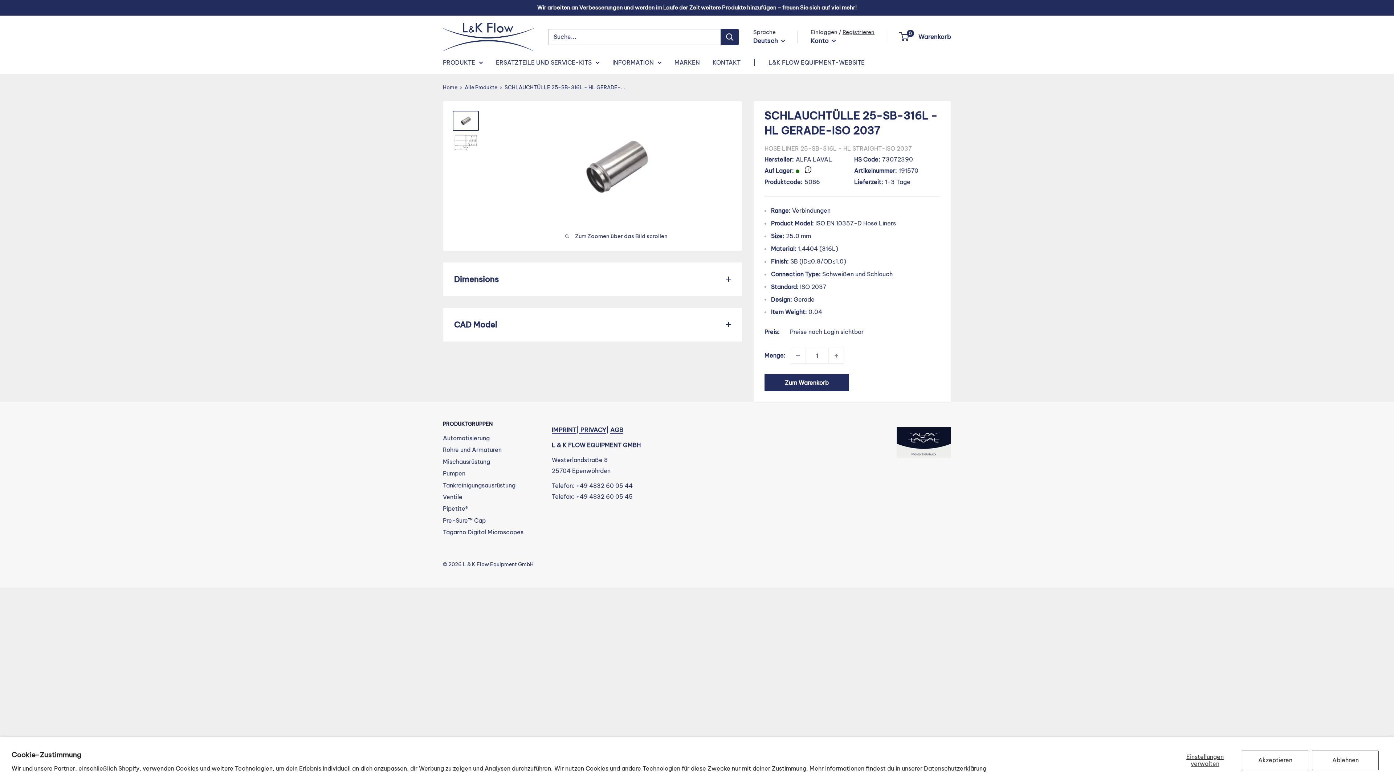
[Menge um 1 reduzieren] (798, 355)
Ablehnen (1345, 760)
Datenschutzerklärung (955, 768)
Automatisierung (466, 438)
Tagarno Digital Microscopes (483, 532)
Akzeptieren (1275, 760)
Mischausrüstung (466, 461)
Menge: (775, 355)
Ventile (452, 497)
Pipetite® (455, 508)
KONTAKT (727, 62)
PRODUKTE (459, 62)
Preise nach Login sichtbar (827, 331)
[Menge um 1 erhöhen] (836, 355)
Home (450, 87)
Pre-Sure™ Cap (464, 520)
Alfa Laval (814, 159)
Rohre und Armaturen (472, 449)
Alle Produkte (481, 87)
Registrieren (859, 32)
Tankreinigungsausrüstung (479, 485)
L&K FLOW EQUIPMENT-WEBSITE (817, 62)
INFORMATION (633, 62)
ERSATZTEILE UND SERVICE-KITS (544, 62)
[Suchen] (730, 37)
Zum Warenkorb (807, 382)
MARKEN (687, 62)
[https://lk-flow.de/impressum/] (579, 430)
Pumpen (454, 473)
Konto (820, 41)
